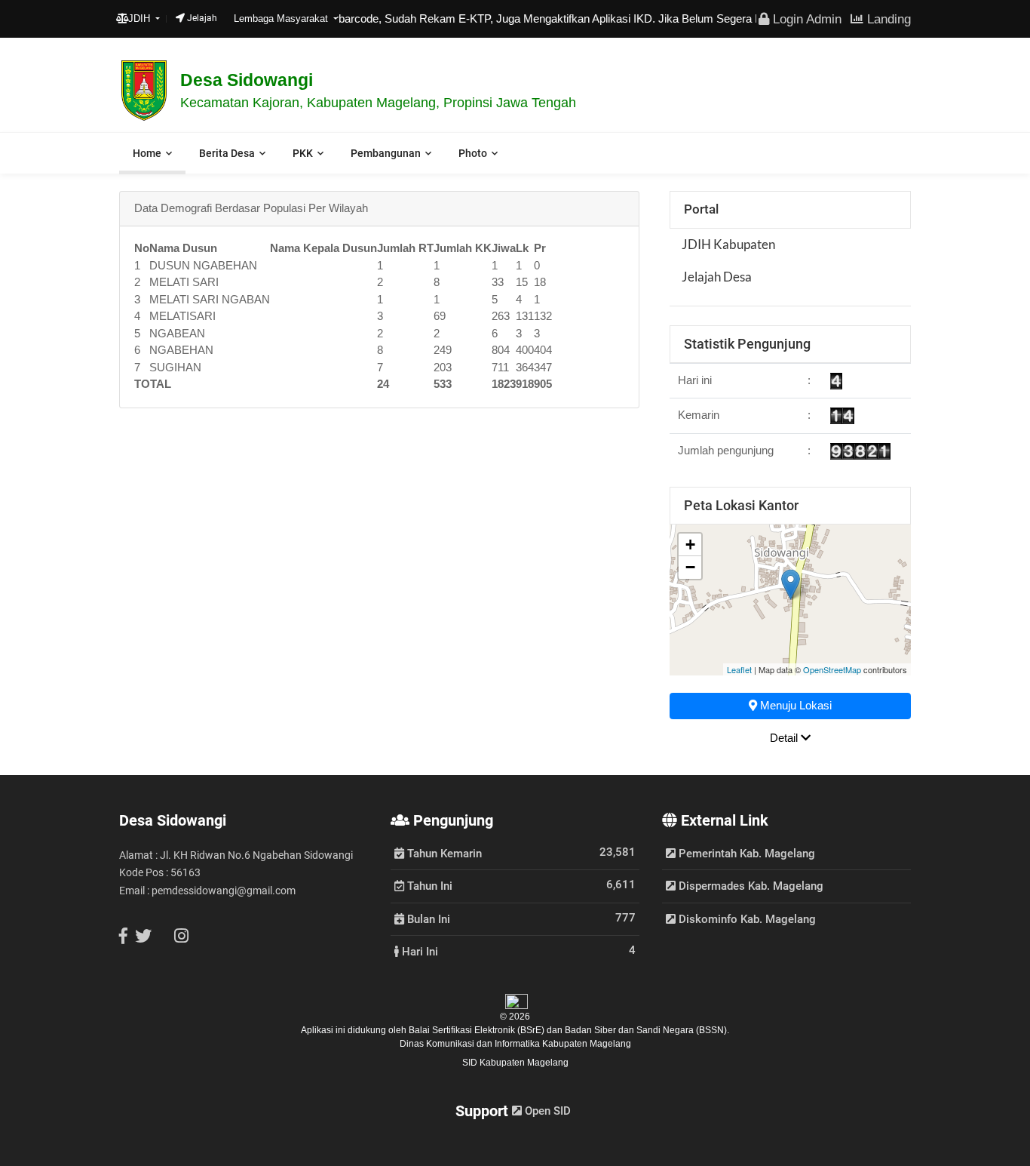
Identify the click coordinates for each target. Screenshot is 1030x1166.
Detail (785, 737)
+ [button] (690, 544)
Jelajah (201, 18)
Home (147, 153)
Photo (472, 153)
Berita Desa (227, 153)
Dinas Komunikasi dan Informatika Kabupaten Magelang (515, 1043)
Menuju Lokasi (794, 705)
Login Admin (805, 19)
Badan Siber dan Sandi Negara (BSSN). (647, 1030)
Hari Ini (418, 950)
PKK (303, 153)
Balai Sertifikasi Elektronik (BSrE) (478, 1030)
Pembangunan (386, 153)
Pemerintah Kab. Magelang (745, 853)
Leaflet (739, 669)
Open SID (546, 1111)
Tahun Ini (428, 885)
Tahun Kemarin (443, 852)
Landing (887, 19)
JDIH (140, 18)
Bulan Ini (427, 918)
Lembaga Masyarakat (282, 18)
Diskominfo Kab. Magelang (746, 919)
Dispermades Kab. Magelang (749, 886)
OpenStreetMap (832, 669)
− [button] (690, 567)
